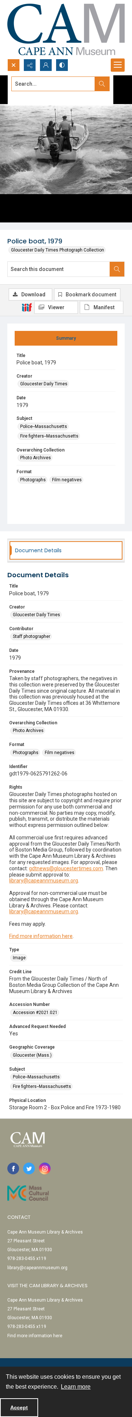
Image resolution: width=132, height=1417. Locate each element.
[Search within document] (117, 269)
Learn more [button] (76, 1387)
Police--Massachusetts (43, 426)
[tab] (66, 338)
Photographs (33, 479)
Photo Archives (35, 457)
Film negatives (67, 479)
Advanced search (30, 97)
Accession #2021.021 (35, 1012)
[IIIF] (27, 307)
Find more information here (41, 936)
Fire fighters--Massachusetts (49, 436)
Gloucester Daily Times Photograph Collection (57, 250)
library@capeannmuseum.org (43, 881)
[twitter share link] (29, 1168)
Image (19, 957)
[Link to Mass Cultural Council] (28, 1193)
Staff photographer (31, 636)
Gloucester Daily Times (43, 383)
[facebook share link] (13, 1168)
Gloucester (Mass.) (32, 1055)
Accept (19, 1407)
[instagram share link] (45, 1168)
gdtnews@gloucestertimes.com (66, 868)
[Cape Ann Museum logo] (66, 29)
